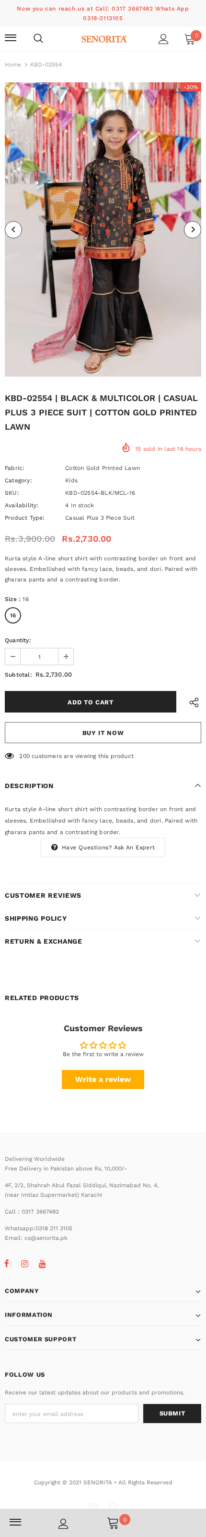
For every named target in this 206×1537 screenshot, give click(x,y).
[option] (103, 229)
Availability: (22, 505)
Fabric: (14, 468)
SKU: (12, 493)
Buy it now (103, 732)
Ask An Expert (134, 847)
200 (24, 756)
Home (13, 64)
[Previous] (13, 229)
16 (13, 615)
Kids (71, 480)
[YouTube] (42, 1263)
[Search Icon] (38, 39)
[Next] (192, 229)
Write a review (103, 1079)
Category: (18, 480)
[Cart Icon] (113, 1522)
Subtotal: (18, 674)
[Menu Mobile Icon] (10, 39)
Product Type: (25, 517)
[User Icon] (164, 39)
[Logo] (104, 38)
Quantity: (18, 640)
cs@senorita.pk (46, 1238)
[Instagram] (24, 1263)
